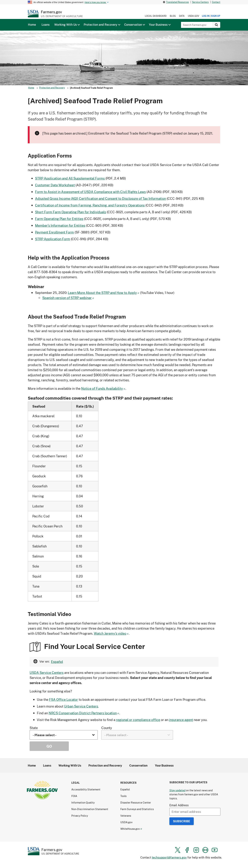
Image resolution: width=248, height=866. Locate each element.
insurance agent (181, 719)
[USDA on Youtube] (214, 850)
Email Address (179, 805)
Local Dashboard (155, 15)
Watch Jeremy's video (110, 633)
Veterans (125, 816)
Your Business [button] (158, 24)
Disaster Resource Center (135, 802)
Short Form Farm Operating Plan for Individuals (70, 212)
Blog (173, 15)
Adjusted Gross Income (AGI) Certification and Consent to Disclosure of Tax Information (100, 198)
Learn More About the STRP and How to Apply (102, 292)
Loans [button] (46, 24)
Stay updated (177, 790)
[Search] (216, 25)
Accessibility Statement (85, 789)
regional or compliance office (138, 719)
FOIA (74, 796)
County (106, 727)
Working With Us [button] (65, 24)
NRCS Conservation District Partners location (83, 713)
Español (57, 661)
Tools (123, 796)
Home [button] (32, 24)
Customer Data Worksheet (55, 185)
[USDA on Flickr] (205, 850)
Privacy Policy (79, 816)
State (34, 727)
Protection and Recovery (52, 87)
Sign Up (215, 16)
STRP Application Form (52, 239)
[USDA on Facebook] (187, 850)
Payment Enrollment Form (54, 232)
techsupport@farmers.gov (169, 857)
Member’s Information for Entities (60, 225)
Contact (216, 2)
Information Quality (83, 802)
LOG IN (205, 16)
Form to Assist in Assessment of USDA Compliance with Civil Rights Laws (90, 191)
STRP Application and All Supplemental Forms (70, 178)
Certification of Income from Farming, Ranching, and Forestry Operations (90, 205)
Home (31, 87)
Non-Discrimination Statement (89, 809)
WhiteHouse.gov (130, 829)
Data (182, 15)
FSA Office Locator (63, 699)
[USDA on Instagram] (196, 850)
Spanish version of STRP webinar (67, 297)
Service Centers (200, 2)
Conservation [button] (133, 24)
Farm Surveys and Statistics (137, 809)
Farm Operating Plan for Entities (59, 218)
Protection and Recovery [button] (100, 24)
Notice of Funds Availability (102, 388)
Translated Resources (177, 2)
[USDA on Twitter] (178, 850)
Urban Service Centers (81, 706)
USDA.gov (193, 15)
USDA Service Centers (47, 672)
